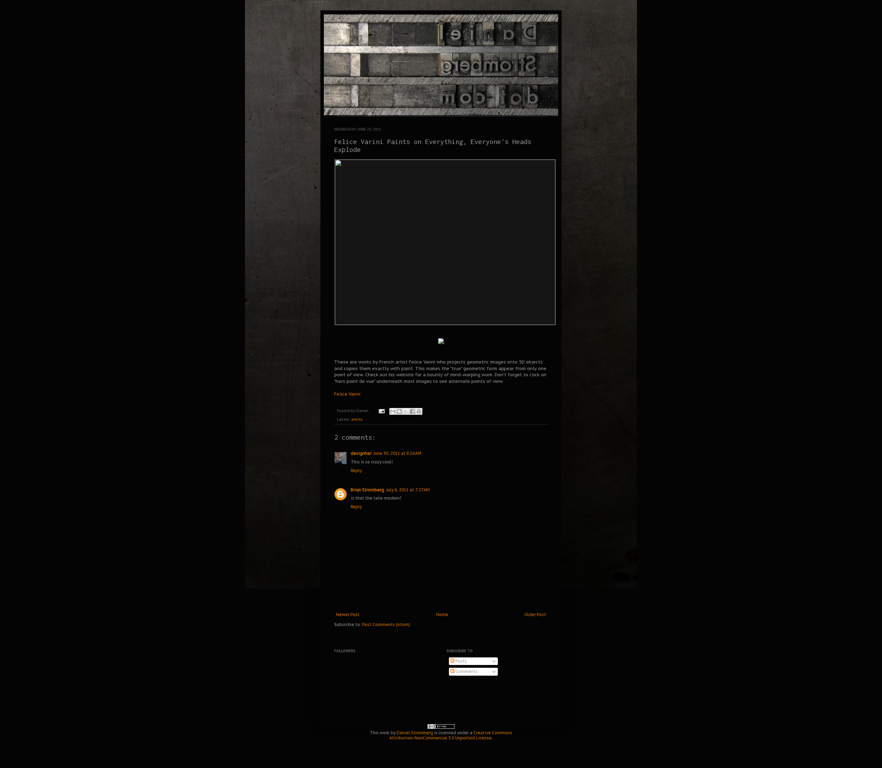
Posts (460, 661)
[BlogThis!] (399, 411)
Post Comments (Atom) (386, 624)
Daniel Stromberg (415, 732)
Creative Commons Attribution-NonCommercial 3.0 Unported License (450, 735)
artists (357, 419)
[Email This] (392, 411)
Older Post (535, 614)
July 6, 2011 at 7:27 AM (408, 489)
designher (361, 453)
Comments (466, 671)
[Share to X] (405, 411)
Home (442, 614)
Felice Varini (347, 394)
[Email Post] (381, 410)
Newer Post (348, 614)
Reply (356, 470)
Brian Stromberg (367, 489)
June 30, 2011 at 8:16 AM (397, 453)
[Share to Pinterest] (419, 411)
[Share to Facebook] (412, 411)
